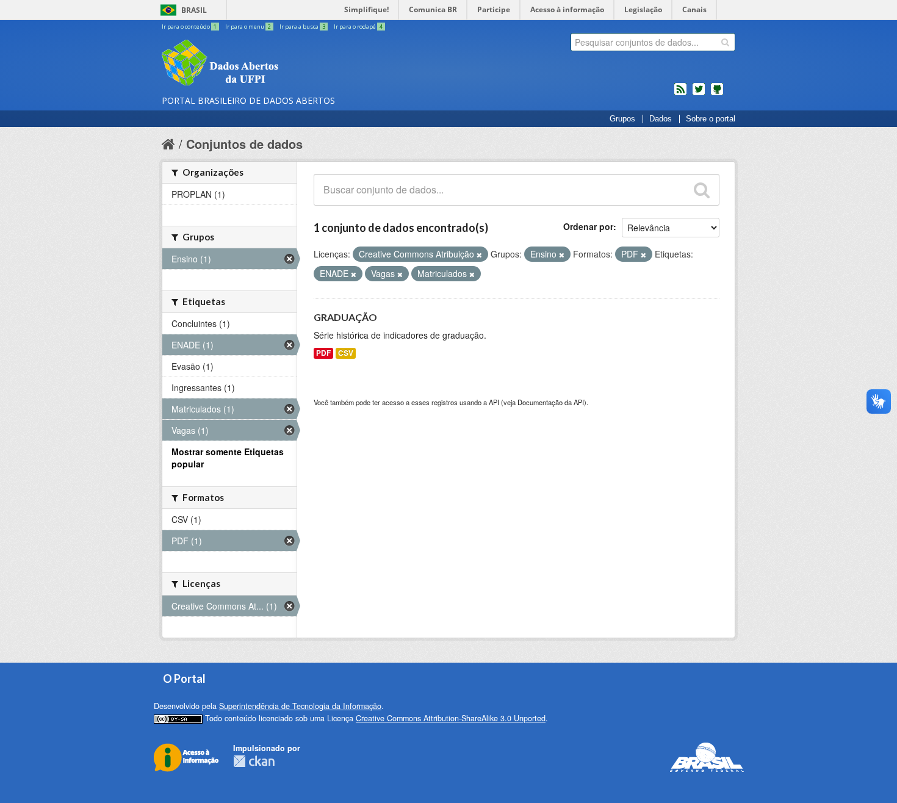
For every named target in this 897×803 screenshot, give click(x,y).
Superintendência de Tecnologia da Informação (300, 705)
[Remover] (479, 254)
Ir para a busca (302, 27)
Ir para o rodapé (358, 27)
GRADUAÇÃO (345, 317)
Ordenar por (588, 226)
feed (680, 94)
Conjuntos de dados (244, 144)
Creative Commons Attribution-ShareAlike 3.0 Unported (451, 718)
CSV (345, 353)
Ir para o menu (248, 27)
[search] (725, 42)
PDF (323, 353)
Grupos (622, 119)
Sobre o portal (710, 119)
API (494, 402)
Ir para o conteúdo (189, 27)
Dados (660, 119)
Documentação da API (550, 402)
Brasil (194, 10)
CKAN (254, 761)
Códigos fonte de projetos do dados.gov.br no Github (717, 94)
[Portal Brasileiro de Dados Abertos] (293, 64)
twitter (699, 94)
